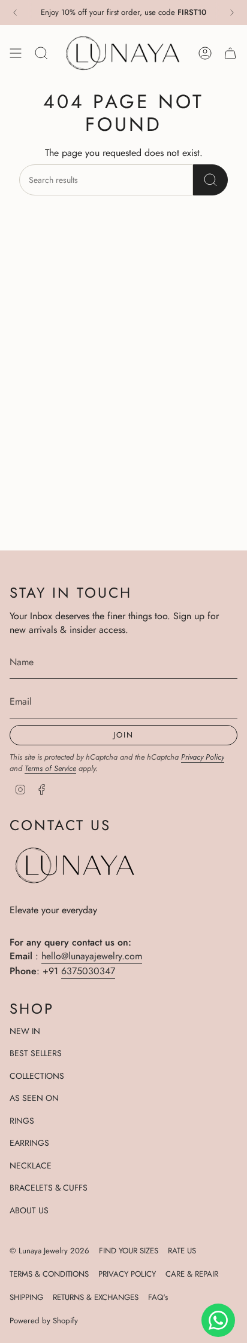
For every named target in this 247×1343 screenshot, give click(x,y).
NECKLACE (31, 1165)
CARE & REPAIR (191, 1274)
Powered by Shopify (44, 1320)
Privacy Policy (202, 757)
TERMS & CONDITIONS (49, 1274)
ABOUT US (29, 1210)
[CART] (230, 52)
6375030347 (88, 971)
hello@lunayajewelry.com (91, 956)
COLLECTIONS (37, 1076)
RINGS (22, 1121)
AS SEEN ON (34, 1098)
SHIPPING (26, 1297)
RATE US (182, 1250)
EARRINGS (29, 1143)
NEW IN (25, 1031)
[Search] (210, 179)
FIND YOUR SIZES (128, 1250)
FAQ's (158, 1297)
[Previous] (15, 12)
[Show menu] (16, 52)
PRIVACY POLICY (127, 1274)
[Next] (232, 12)
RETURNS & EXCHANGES (95, 1297)
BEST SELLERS (36, 1053)
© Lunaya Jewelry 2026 (49, 1250)
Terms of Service (50, 768)
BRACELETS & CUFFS (49, 1188)
